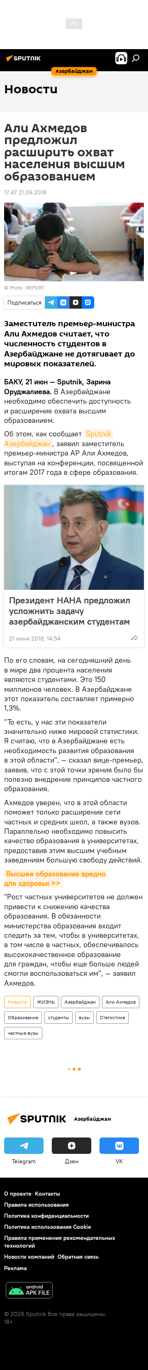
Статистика (112, 1017)
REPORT (35, 287)
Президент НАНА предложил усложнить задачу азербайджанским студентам (69, 611)
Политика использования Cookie (47, 1226)
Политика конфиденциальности (46, 1215)
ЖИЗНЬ (46, 1002)
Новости (17, 1002)
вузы (84, 1017)
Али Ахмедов (121, 1002)
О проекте (18, 1193)
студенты (58, 1017)
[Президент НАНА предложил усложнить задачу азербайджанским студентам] (74, 537)
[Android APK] (29, 1291)
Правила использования (36, 1204)
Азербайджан (80, 1002)
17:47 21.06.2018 (25, 192)
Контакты (47, 1193)
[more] (134, 638)
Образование (23, 1017)
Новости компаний (29, 1256)
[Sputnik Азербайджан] (24, 61)
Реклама (15, 1268)
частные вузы (23, 1033)
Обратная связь (78, 1256)
